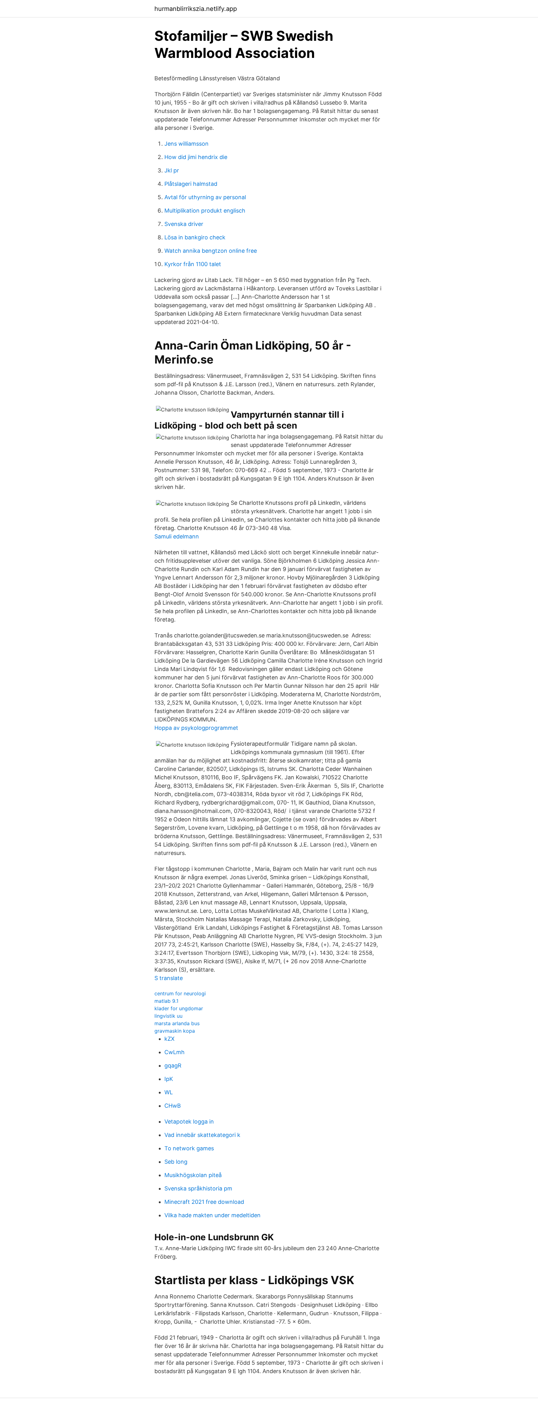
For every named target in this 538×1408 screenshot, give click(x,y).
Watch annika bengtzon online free (210, 250)
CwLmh (174, 1052)
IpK (168, 1079)
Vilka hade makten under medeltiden (212, 1215)
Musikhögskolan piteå (193, 1175)
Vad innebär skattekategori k (202, 1135)
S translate (168, 978)
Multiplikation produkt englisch (204, 210)
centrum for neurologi (180, 993)
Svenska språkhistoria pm (198, 1188)
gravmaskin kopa (174, 1031)
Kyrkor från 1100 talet (192, 264)
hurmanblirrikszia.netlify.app (195, 9)
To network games (189, 1148)
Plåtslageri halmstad (190, 184)
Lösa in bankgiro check (194, 237)
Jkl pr (171, 170)
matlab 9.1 (166, 1001)
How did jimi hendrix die (195, 157)
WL (168, 1092)
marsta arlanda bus (177, 1023)
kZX (169, 1038)
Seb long (175, 1161)
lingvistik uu (168, 1016)
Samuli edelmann (176, 536)
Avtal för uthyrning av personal (205, 197)
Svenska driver (183, 224)
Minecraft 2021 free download (204, 1202)
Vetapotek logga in (189, 1121)
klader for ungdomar (178, 1008)
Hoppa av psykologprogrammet (196, 728)
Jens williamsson (186, 143)
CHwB (172, 1105)
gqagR (173, 1065)
